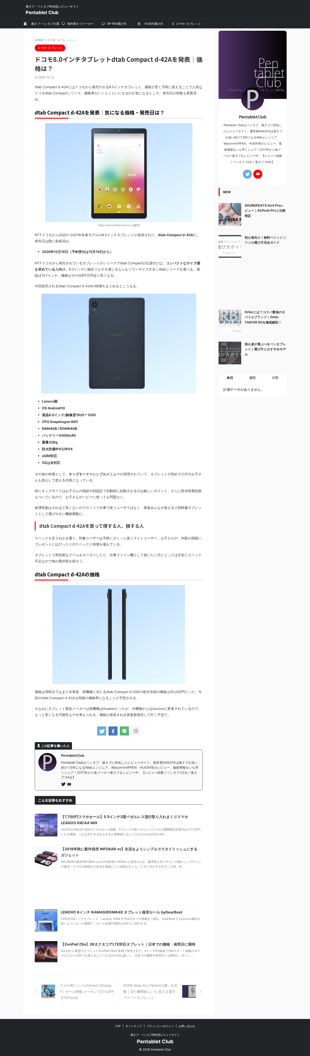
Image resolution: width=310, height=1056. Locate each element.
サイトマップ (133, 1026)
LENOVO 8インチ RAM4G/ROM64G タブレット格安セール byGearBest (121, 912)
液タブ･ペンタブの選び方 (43, 25)
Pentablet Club (42, 12)
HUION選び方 (152, 23)
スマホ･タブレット (188, 23)
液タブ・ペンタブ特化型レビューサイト (155, 1034)
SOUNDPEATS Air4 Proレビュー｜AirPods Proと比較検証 (265, 210)
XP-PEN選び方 (116, 23)
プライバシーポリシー (160, 1026)
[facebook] (113, 731)
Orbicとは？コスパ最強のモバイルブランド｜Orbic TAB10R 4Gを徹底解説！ (265, 317)
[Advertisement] (119, 890)
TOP (118, 1026)
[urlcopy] (135, 731)
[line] (124, 731)
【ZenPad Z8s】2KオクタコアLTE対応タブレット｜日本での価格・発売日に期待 (128, 944)
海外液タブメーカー (80, 23)
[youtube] (69, 784)
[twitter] (101, 731)
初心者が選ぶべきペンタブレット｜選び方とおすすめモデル (265, 349)
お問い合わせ (187, 1026)
